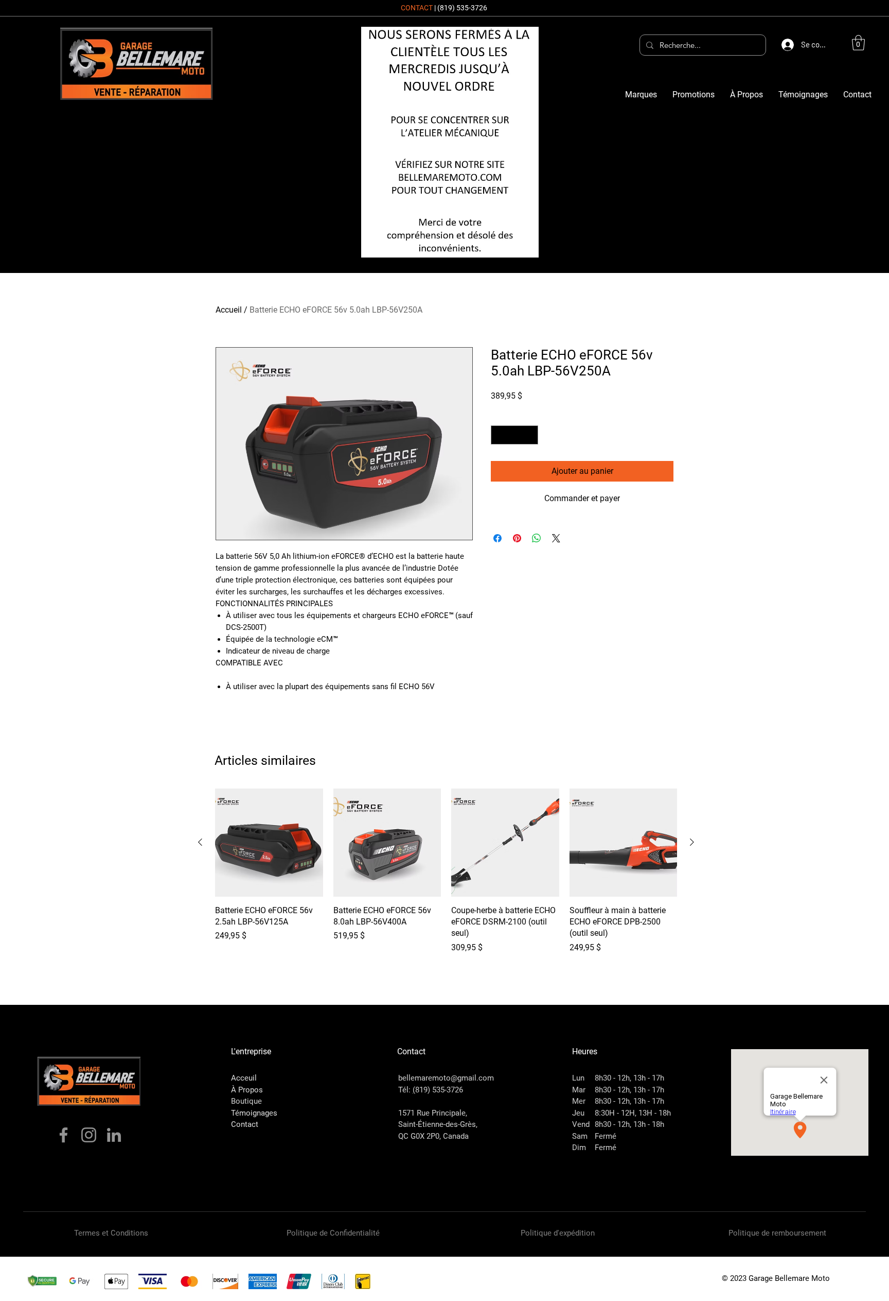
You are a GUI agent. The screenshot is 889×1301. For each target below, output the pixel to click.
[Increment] (530, 435)
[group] (446, 877)
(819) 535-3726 (462, 8)
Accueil (229, 310)
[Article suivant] (692, 842)
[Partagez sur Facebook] (497, 538)
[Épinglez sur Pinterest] (517, 538)
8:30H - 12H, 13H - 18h (633, 1113)
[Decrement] (498, 435)
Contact (244, 1124)
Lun (578, 1078)
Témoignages (254, 1113)
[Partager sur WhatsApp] (536, 538)
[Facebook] (64, 1135)
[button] (858, 42)
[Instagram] (89, 1135)
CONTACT (417, 8)
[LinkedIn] (114, 1135)
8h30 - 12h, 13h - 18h (629, 1124)
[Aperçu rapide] (269, 843)
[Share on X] (556, 538)
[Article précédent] (200, 842)
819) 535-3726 (439, 1089)
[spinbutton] (514, 435)
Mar (578, 1089)
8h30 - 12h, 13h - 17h (629, 1078)
